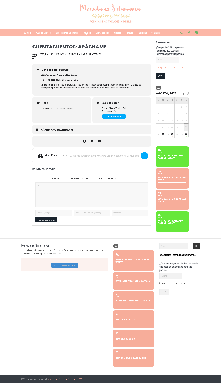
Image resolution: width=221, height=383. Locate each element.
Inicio (29, 32)
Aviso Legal (52, 379)
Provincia (87, 32)
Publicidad (142, 32)
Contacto (155, 32)
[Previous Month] (183, 93)
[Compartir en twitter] (92, 141)
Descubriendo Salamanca (67, 32)
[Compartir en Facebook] (84, 141)
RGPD (79, 379)
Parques (129, 32)
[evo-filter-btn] (158, 88)
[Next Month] (187, 93)
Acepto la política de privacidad (171, 67)
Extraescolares (102, 32)
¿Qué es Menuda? (43, 32)
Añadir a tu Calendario (57, 129)
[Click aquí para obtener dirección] (144, 155)
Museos (117, 32)
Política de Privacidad (67, 379)
